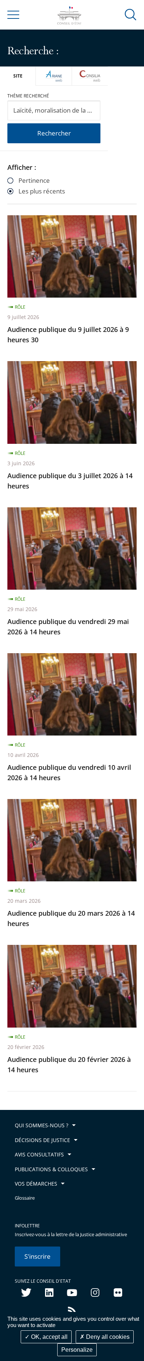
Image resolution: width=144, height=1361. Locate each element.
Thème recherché (28, 96)
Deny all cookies (107, 1337)
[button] (131, 14)
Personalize (77, 1350)
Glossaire (25, 1198)
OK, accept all (49, 1337)
